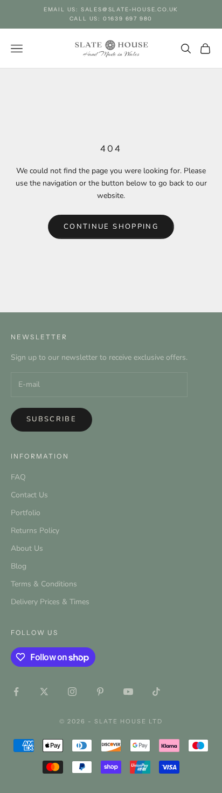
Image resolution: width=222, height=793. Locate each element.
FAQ (18, 477)
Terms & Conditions (44, 584)
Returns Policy (35, 530)
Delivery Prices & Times (50, 602)
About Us (27, 548)
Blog (18, 566)
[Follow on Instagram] (72, 691)
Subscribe (51, 419)
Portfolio (25, 513)
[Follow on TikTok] (156, 691)
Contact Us (29, 495)
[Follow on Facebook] (16, 691)
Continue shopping (111, 226)
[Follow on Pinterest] (100, 691)
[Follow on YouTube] (128, 691)
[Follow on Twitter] (44, 691)
